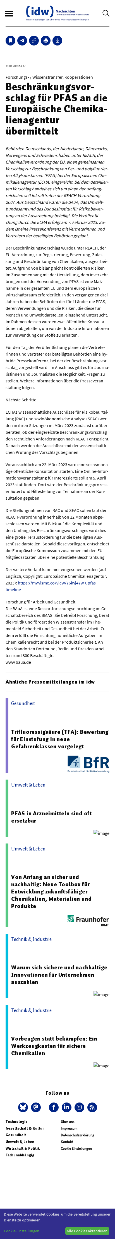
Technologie (17, 1121)
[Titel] (10, 40)
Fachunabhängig (20, 1155)
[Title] (34, 40)
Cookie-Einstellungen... (23, 1230)
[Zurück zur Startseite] (57, 13)
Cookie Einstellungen (76, 1148)
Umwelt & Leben (20, 1141)
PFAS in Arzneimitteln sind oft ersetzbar (51, 817)
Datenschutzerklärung (77, 1135)
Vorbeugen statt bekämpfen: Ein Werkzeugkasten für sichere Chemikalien (54, 1045)
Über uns (67, 1121)
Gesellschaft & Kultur (25, 1128)
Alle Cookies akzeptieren (87, 1230)
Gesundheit (16, 1135)
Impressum (69, 1128)
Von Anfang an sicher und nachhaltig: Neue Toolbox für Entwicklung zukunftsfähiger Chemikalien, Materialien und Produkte (51, 891)
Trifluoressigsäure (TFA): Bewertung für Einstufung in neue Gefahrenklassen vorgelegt (60, 739)
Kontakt (67, 1141)
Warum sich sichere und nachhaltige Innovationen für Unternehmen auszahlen (59, 974)
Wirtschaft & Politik (23, 1148)
